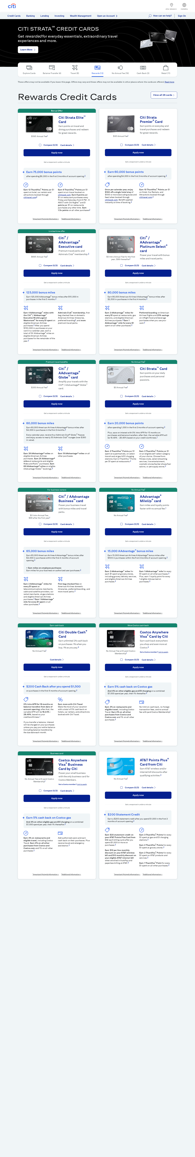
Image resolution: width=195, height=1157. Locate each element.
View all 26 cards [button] (163, 95)
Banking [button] (30, 16)
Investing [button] (59, 16)
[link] (158, 38)
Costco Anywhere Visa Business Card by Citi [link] (73, 764)
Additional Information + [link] (71, 219)
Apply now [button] (57, 152)
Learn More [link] (26, 49)
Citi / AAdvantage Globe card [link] (69, 373)
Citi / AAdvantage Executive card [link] (70, 242)
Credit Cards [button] (14, 16)
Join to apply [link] (163, 652)
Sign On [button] (181, 16)
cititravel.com (30, 197)
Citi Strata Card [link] (153, 369)
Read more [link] (169, 82)
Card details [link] (66, 145)
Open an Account (106, 16)
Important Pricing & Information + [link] (46, 219)
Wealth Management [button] (80, 16)
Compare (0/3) (51, 145)
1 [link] (47, 136)
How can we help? (162, 15)
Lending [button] (44, 16)
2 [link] (36, 197)
